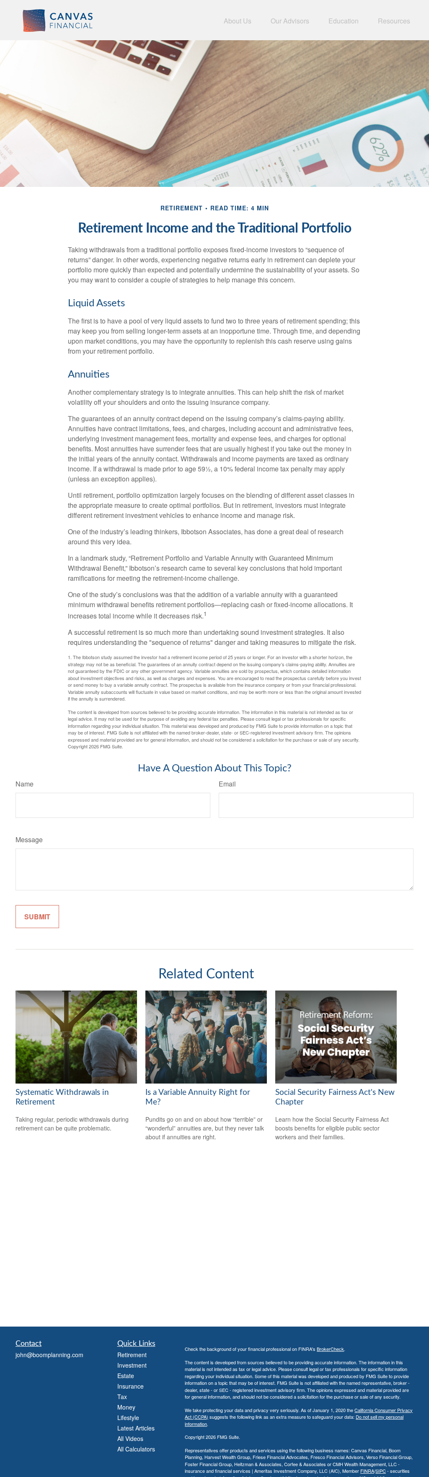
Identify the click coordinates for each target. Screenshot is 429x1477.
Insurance (130, 1386)
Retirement (132, 1354)
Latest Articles (136, 1428)
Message (29, 839)
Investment (132, 1365)
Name (25, 784)
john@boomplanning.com (49, 1354)
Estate (125, 1375)
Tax (122, 1396)
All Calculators (136, 1449)
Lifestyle (128, 1417)
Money (126, 1407)
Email (227, 784)
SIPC (380, 1470)
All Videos (130, 1438)
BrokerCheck (330, 1348)
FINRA (367, 1470)
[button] (237, 19)
